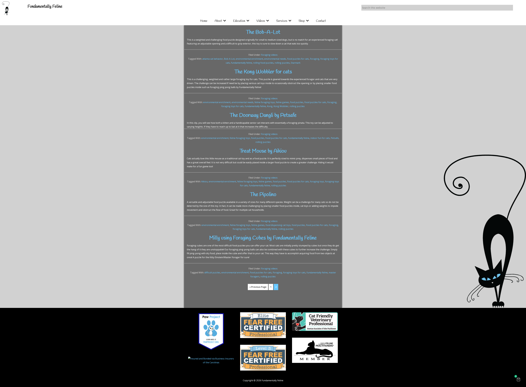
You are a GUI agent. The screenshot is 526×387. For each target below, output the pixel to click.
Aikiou (204, 181)
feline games (282, 102)
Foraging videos (269, 54)
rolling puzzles (282, 62)
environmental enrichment (249, 58)
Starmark (295, 62)
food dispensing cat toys (278, 225)
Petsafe (335, 138)
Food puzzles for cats (298, 58)
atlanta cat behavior (212, 58)
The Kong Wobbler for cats (263, 72)
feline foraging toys (265, 102)
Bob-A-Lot (229, 58)
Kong (269, 106)
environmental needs (275, 58)
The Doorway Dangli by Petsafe (263, 115)
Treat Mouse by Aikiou (263, 151)
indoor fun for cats (320, 138)
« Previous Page (257, 287)
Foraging (314, 58)
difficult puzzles (212, 272)
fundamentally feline (241, 62)
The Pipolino (263, 194)
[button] (518, 379)
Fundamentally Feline (45, 6)
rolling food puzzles (263, 62)
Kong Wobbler (281, 106)
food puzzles (296, 102)
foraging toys (317, 181)
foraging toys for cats (232, 106)
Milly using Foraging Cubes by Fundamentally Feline (263, 238)
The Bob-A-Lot (263, 32)
